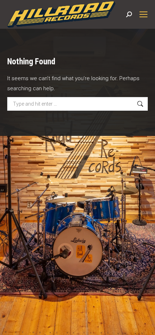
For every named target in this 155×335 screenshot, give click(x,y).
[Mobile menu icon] (143, 14)
